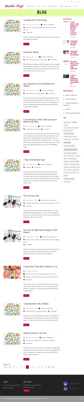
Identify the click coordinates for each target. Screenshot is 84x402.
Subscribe (26, 390)
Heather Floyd (14, 6)
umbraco (70, 170)
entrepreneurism (69, 133)
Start (6, 367)
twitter (65, 170)
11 (42, 367)
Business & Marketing (49, 25)
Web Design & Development (48, 200)
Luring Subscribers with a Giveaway (36, 303)
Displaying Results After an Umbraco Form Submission (74, 65)
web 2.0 (58, 203)
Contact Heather (9, 388)
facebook (75, 136)
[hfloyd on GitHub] (68, 1)
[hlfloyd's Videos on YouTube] (71, 1)
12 (45, 367)
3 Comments (29, 32)
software (66, 164)
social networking (74, 161)
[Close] (81, 398)
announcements (67, 122)
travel (78, 167)
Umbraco (68, 109)
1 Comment (29, 206)
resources (78, 156)
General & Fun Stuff (31, 274)
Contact (75, 6)
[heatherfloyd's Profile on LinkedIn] (64, 1)
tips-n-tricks (73, 167)
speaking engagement (74, 164)
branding (37, 240)
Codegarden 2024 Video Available (74, 43)
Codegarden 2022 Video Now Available (74, 53)
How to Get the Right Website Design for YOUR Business (40, 230)
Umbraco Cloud (76, 170)
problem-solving (71, 156)
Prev (10, 367)
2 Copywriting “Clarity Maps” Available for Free (40, 266)
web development (50, 203)
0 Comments (54, 60)
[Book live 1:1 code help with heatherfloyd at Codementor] (75, 1)
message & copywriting (32, 27)
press (65, 156)
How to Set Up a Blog (31, 195)
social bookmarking (72, 158)
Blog (39, 6)
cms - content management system (71, 127)
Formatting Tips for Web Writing (35, 19)
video (78, 172)
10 (38, 367)
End (53, 367)
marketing (41, 27)
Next (49, 367)
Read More (26, 44)
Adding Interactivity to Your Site (34, 332)
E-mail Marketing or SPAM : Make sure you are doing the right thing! (40, 120)
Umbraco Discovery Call (65, 6)
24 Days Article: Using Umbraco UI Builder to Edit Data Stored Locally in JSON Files (74, 28)
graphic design (67, 139)
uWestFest (73, 172)
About (44, 6)
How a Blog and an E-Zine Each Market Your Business (38, 84)
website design (49, 27)
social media (66, 161)
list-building (38, 311)
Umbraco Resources (52, 6)
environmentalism (67, 136)
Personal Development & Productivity (46, 274)
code (65, 130)
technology (52, 340)
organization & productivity (70, 153)
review (65, 158)
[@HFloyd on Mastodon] (78, 1)
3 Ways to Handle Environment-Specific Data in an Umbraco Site (74, 79)
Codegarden (70, 130)
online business (30, 60)
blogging (42, 93)
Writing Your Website (31, 52)
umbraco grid (66, 172)
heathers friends (75, 139)
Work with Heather (31, 6)
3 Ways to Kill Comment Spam (34, 159)
